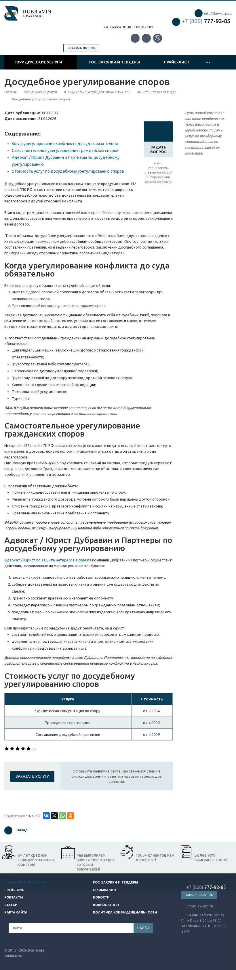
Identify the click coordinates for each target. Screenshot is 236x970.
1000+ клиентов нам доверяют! (155, 857)
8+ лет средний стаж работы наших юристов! (36, 860)
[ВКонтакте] (46, 815)
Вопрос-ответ (106, 905)
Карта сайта (15, 912)
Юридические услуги (39, 62)
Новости (101, 897)
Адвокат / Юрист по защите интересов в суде (45, 560)
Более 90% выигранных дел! (211, 857)
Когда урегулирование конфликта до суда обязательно (65, 143)
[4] (23, 749)
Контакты (13, 897)
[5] (28, 749)
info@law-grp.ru (218, 13)
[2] (12, 749)
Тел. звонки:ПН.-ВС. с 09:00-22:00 (127, 27)
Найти (143, 928)
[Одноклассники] (70, 815)
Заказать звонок (81, 48)
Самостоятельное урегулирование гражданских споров (65, 150)
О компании (104, 890)
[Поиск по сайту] (225, 62)
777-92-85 (206, 21)
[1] (6, 749)
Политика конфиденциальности (125, 912)
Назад (22, 830)
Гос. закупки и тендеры (115, 62)
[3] (17, 749)
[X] (54, 815)
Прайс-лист (176, 62)
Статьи (11, 905)
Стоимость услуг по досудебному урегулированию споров (68, 171)
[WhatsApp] (62, 815)
